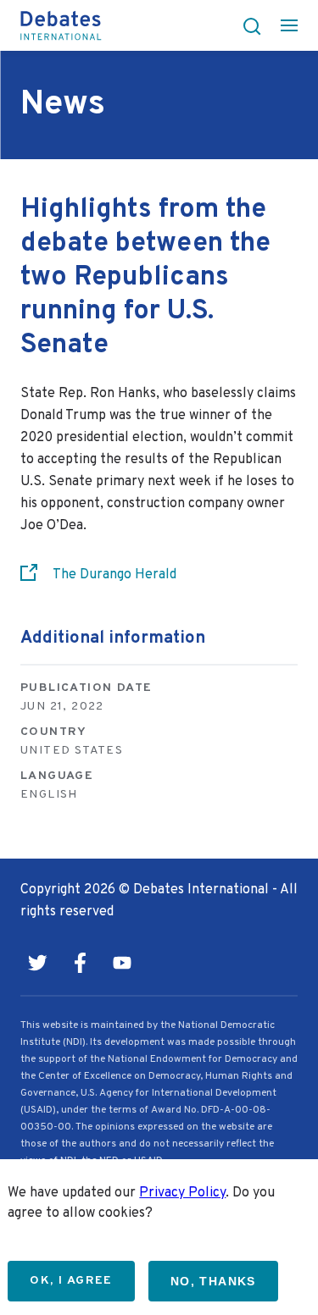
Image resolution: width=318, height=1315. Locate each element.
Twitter (37, 963)
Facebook (80, 963)
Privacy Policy (182, 1193)
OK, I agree (71, 1281)
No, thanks (213, 1281)
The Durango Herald (114, 574)
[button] (246, 25)
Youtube (122, 963)
